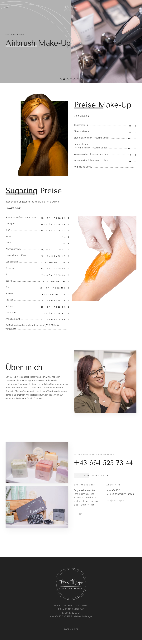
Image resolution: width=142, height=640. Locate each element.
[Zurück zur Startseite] (71, 8)
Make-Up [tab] (61, 79)
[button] (7, 8)
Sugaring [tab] (68, 79)
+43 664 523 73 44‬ (103, 463)
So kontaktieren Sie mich (93, 475)
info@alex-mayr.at (115, 500)
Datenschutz (71, 629)
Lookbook (81, 116)
